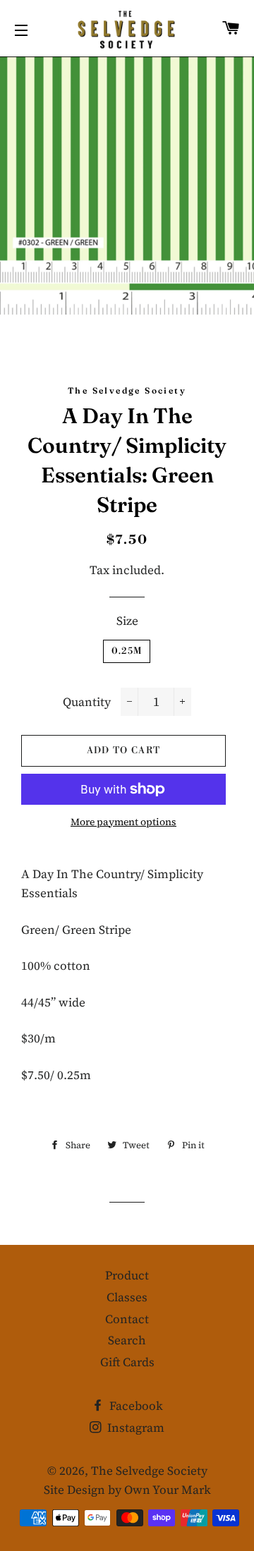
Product (127, 1275)
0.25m (127, 651)
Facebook (135, 1405)
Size (127, 620)
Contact (127, 1318)
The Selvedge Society (149, 1470)
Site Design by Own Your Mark (127, 1489)
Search (127, 1340)
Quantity (87, 701)
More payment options (123, 822)
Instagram (134, 1427)
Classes (127, 1297)
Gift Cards (127, 1362)
